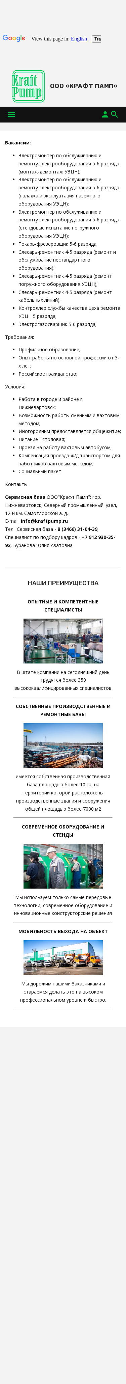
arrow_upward (111, 1369)
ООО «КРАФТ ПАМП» (84, 86)
